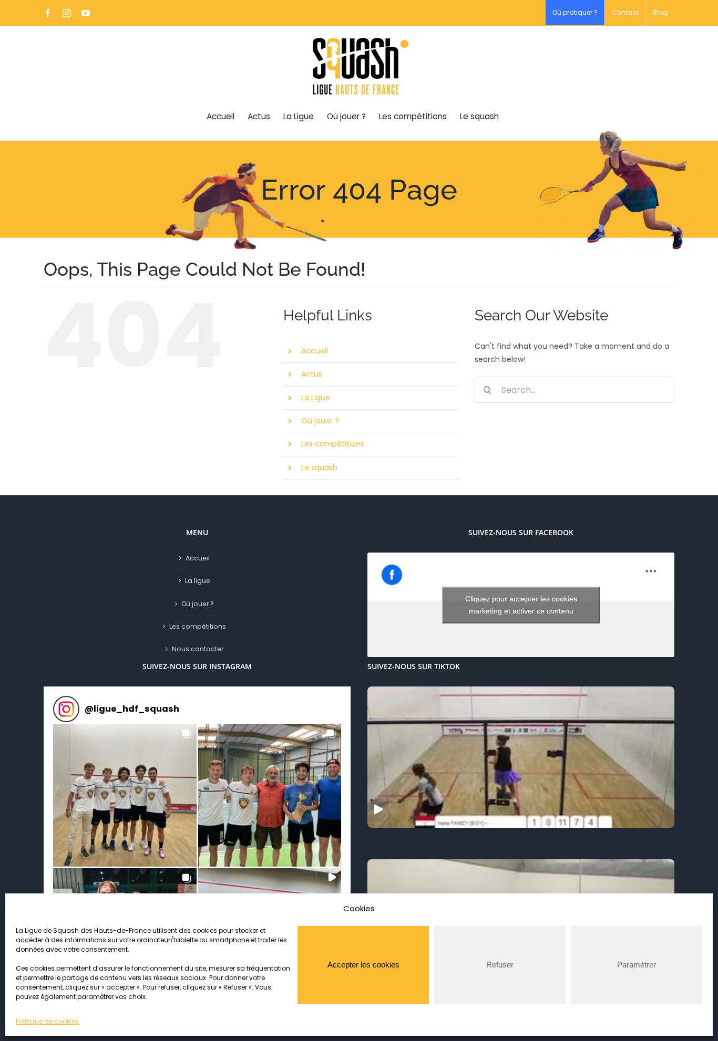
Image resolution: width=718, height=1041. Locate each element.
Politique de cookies (47, 1021)
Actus (311, 374)
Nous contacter (197, 648)
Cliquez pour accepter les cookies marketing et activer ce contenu (521, 605)
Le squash (319, 467)
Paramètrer (636, 964)
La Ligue (315, 397)
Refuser (500, 964)
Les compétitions (332, 444)
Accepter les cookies (363, 964)
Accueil (314, 351)
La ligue (197, 580)
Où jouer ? (320, 420)
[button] (125, 795)
